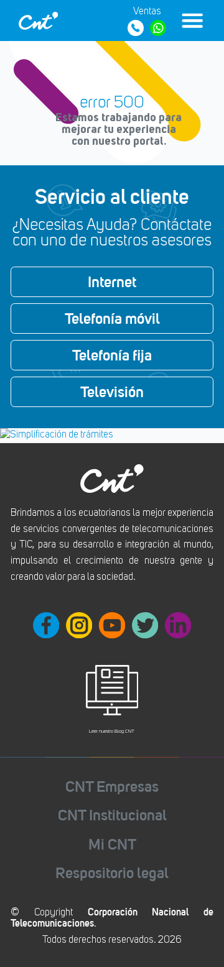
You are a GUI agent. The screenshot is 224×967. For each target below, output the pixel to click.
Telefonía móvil (112, 318)
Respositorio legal (112, 873)
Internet (112, 281)
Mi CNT (112, 844)
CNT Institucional (112, 815)
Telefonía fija (112, 355)
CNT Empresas (112, 786)
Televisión (112, 391)
